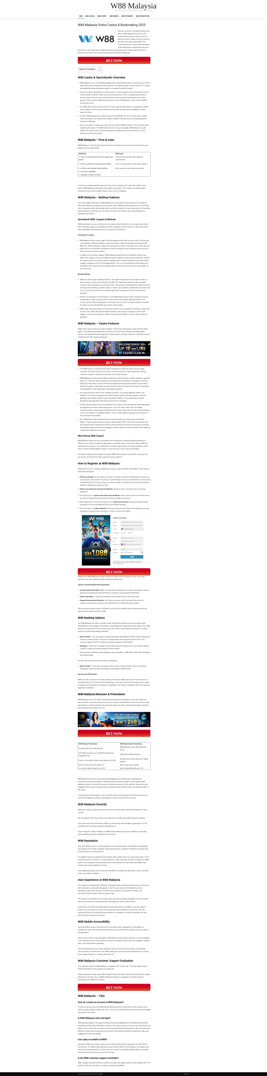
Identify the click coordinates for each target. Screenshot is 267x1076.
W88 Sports (101, 16)
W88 (80, 16)
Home (79, 22)
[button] (186, 16)
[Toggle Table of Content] (98, 69)
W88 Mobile (114, 16)
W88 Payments (127, 16)
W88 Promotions (142, 16)
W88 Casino (89, 16)
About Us (186, 1074)
